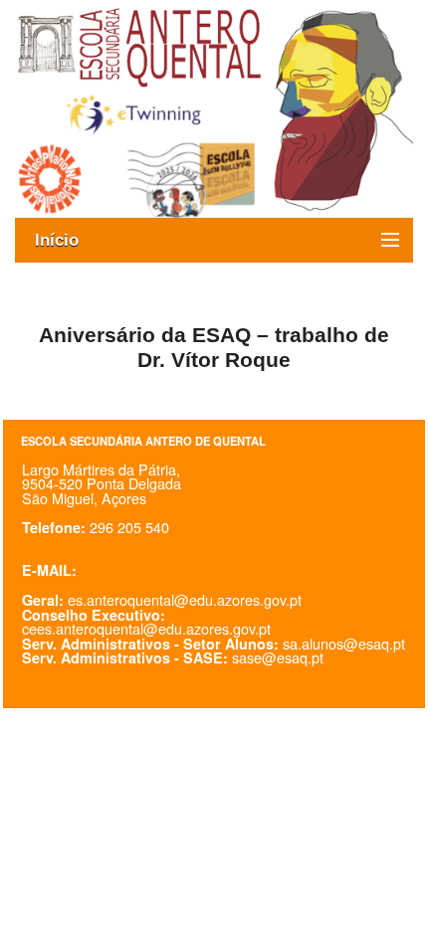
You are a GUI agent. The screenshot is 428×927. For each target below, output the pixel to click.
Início (67, 240)
